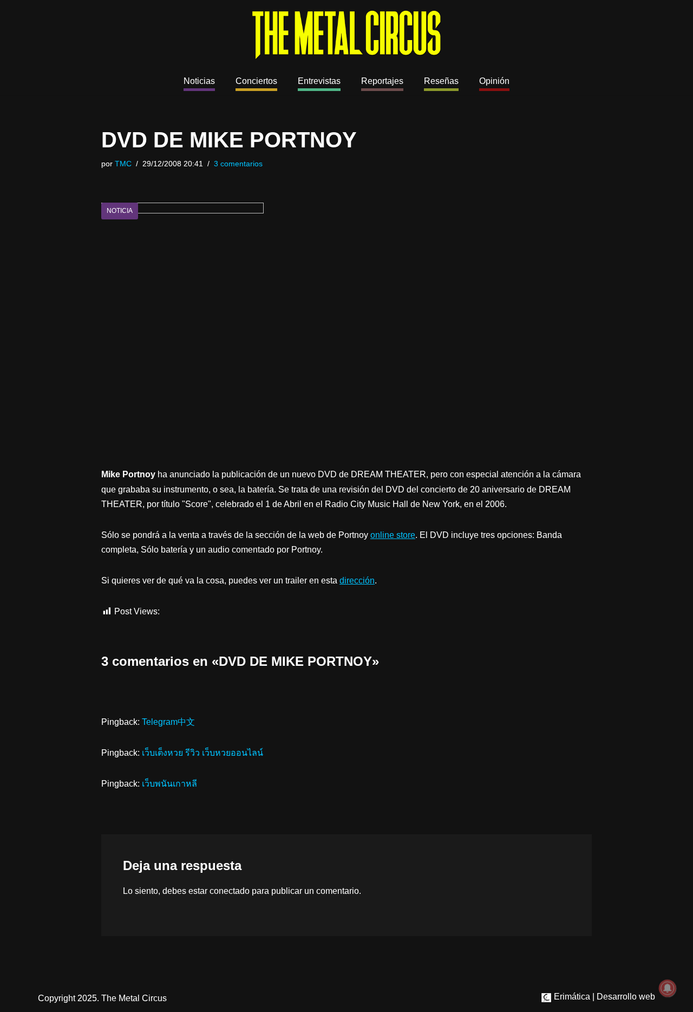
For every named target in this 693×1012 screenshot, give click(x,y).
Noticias (199, 81)
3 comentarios (238, 163)
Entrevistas (319, 81)
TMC (123, 163)
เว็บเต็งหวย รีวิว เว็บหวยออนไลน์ (202, 752)
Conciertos (256, 81)
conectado (230, 891)
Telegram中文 (168, 721)
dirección (357, 580)
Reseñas (441, 81)
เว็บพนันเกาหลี (169, 783)
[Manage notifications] (667, 988)
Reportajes (382, 81)
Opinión (494, 81)
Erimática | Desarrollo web (603, 996)
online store (392, 535)
